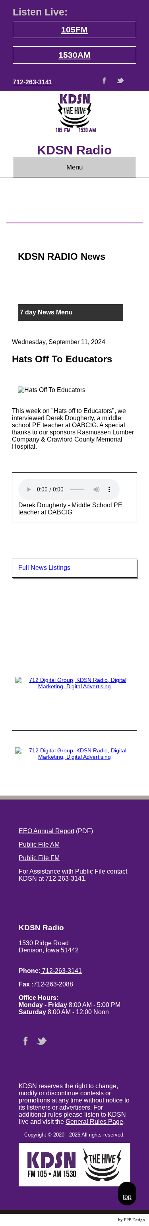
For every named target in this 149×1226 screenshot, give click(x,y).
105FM (74, 29)
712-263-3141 (32, 82)
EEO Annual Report (46, 831)
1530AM (74, 54)
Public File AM (39, 844)
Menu (74, 167)
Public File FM (39, 858)
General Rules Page (94, 1121)
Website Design (103, 1220)
